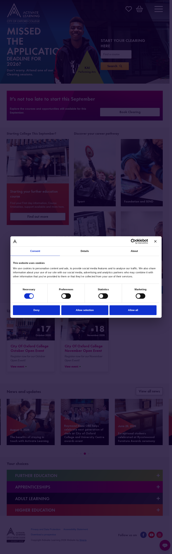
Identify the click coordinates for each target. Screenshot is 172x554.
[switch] (66, 296)
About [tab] (134, 251)
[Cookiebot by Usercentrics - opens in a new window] (133, 241)
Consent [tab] (35, 251)
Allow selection (85, 310)
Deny (36, 310)
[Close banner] (155, 241)
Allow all (133, 310)
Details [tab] (85, 251)
